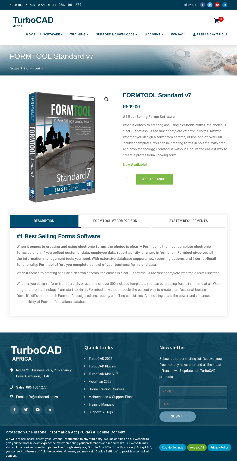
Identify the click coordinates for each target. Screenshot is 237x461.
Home (30, 34)
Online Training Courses (107, 389)
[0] (216, 21)
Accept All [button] (197, 447)
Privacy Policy (219, 447)
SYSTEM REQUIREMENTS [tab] (188, 221)
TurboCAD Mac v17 (103, 374)
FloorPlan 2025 (100, 381)
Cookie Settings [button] (172, 447)
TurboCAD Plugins (102, 366)
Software (51, 34)
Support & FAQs (101, 412)
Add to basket (154, 179)
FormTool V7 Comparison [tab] (115, 221)
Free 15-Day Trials (212, 34)
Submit (177, 416)
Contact (178, 34)
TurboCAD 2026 (100, 359)
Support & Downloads (115, 34)
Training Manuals (101, 404)
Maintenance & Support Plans (111, 397)
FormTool (32, 68)
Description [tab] (44, 221)
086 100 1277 (70, 5)
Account (153, 34)
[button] (106, 99)
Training (78, 34)
